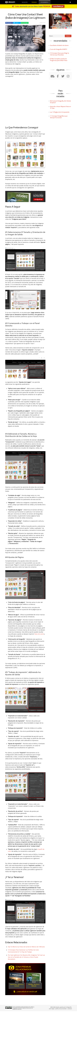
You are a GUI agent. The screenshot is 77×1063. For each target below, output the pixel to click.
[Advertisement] (25, 90)
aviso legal (51, 1008)
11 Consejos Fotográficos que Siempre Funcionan (58, 117)
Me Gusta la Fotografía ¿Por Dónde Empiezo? (60, 102)
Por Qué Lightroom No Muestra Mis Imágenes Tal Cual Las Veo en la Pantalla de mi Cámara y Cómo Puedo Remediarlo (26, 957)
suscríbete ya (58, 6)
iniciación (25, 2)
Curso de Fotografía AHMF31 (58, 49)
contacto (70, 1008)
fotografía (44, 2)
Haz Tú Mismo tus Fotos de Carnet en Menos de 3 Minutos (26, 947)
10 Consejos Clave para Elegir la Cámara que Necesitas (59, 54)
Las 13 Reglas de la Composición (59, 112)
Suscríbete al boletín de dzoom (59, 45)
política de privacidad (60, 1008)
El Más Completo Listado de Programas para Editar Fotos (58, 59)
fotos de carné (39, 634)
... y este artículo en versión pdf (26, 991)
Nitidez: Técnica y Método (33, 985)
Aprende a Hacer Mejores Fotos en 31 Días (60, 107)
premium (34, 2)
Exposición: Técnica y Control (16, 985)
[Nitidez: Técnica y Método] (25, 196)
